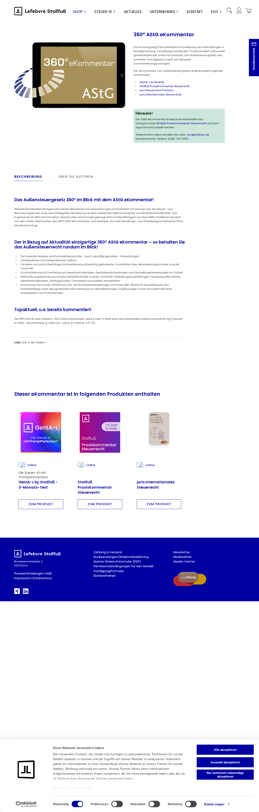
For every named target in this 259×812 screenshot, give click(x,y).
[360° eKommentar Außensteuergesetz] (69, 75)
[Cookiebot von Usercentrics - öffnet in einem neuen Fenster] (26, 804)
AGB (48, 573)
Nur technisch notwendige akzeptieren (225, 774)
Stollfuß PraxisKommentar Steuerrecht (165, 86)
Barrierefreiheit (105, 575)
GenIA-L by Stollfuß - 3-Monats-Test (38, 484)
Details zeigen (214, 804)
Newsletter (181, 552)
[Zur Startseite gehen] (40, 11)
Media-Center (184, 561)
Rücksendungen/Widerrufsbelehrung (121, 557)
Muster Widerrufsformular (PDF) (117, 561)
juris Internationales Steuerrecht (161, 94)
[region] (70, 75)
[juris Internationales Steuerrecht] (159, 432)
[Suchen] (229, 11)
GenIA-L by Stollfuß (152, 82)
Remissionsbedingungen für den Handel (123, 566)
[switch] (117, 804)
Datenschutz (42, 578)
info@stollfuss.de (198, 135)
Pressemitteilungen (29, 573)
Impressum (22, 578)
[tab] (28, 177)
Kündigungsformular (109, 571)
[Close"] (250, 61)
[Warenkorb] (247, 11)
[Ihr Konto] (238, 11)
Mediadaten (182, 557)
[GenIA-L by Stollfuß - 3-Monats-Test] (41, 432)
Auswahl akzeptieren (225, 762)
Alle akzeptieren (225, 749)
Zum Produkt (41, 504)
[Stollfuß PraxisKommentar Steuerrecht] (100, 432)
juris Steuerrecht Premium (157, 90)
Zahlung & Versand (108, 552)
